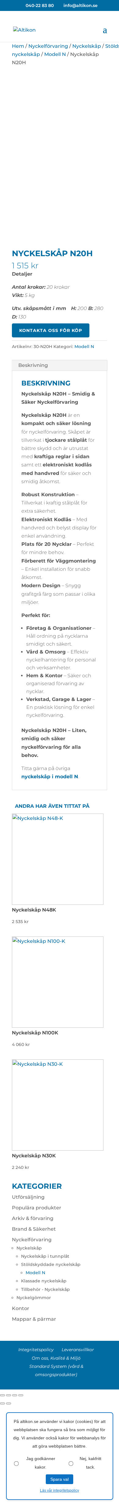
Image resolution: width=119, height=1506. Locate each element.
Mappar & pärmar (34, 1319)
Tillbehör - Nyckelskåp (45, 1289)
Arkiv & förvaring (32, 1218)
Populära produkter (36, 1208)
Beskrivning (33, 365)
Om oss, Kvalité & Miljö (56, 1358)
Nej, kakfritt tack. (90, 1462)
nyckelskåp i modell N (49, 776)
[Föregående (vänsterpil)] (2, 1403)
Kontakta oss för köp (50, 330)
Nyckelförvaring (48, 46)
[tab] (59, 365)
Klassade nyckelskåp (44, 1281)
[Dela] (8, 1395)
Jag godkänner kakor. (40, 1462)
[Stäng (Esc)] (2, 1395)
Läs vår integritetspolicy (59, 1490)
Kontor (20, 1308)
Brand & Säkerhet (34, 1229)
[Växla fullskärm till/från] (14, 1395)
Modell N (55, 54)
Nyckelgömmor (33, 1297)
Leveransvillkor (78, 1349)
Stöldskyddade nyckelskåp (51, 1264)
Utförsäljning (28, 1197)
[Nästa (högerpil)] (8, 1403)
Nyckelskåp (86, 46)
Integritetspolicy (36, 1349)
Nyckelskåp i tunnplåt (45, 1256)
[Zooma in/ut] (20, 1395)
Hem (18, 46)
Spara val (59, 1479)
